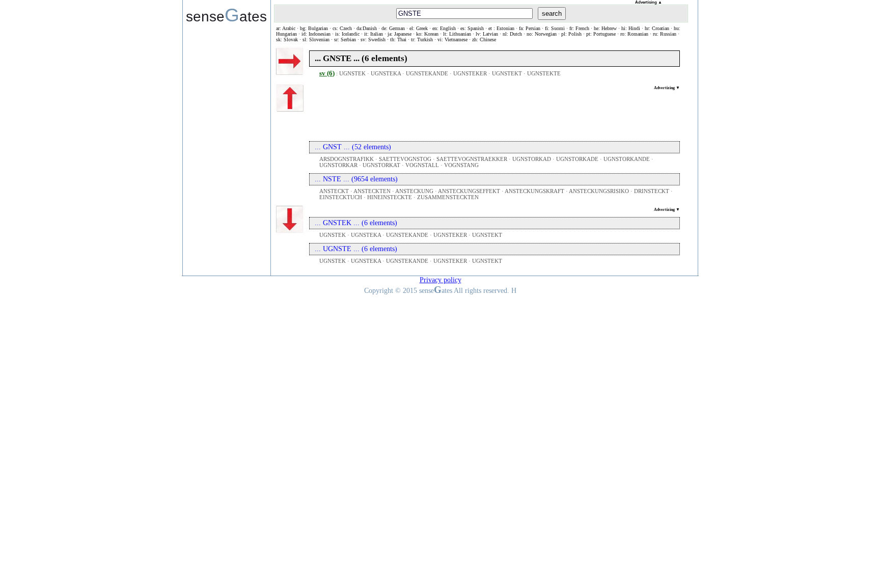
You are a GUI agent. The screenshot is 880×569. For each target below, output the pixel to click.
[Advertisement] (494, 113)
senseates (226, 14)
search (552, 13)
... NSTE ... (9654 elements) (356, 179)
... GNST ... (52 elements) (353, 147)
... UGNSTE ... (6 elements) (356, 249)
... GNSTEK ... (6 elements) (356, 223)
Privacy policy (440, 280)
